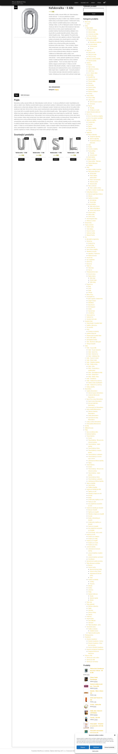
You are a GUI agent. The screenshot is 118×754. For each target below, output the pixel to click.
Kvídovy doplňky (91, 387)
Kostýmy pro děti (91, 534)
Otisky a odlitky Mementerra (94, 421)
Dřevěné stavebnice (92, 639)
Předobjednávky (89, 635)
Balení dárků (90, 28)
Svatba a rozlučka (92, 629)
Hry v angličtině (90, 259)
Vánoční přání (93, 184)
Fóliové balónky (90, 436)
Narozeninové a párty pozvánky (95, 561)
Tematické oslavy (91, 627)
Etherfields (91, 302)
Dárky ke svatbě (92, 40)
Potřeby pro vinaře (94, 110)
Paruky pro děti (92, 501)
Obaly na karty (91, 276)
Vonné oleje (93, 202)
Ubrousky (90, 610)
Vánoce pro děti (91, 659)
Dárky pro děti (91, 52)
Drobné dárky (90, 75)
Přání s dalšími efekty (95, 188)
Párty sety (89, 602)
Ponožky (90, 124)
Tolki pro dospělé (91, 344)
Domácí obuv (91, 122)
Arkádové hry (91, 243)
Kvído (86, 346)
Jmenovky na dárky (93, 34)
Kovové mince (91, 274)
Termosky (92, 104)
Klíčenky (90, 83)
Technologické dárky (92, 218)
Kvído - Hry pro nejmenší (94, 350)
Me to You (89, 114)
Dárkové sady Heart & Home (95, 194)
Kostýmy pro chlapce (93, 536)
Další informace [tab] (25, 95)
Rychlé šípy (91, 245)
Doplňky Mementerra (92, 391)
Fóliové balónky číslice (94, 448)
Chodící (90, 438)
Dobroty (89, 63)
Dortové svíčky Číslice (95, 571)
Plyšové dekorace (92, 163)
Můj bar (90, 106)
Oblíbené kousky (89, 428)
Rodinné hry (85, 3)
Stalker (90, 309)
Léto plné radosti (92, 44)
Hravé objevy (90, 229)
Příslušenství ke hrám (92, 272)
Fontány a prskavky (93, 579)
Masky (89, 497)
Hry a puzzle (90, 327)
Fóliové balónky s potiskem (95, 454)
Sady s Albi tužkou (91, 337)
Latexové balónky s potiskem (95, 557)
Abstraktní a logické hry (93, 239)
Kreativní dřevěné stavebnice (95, 647)
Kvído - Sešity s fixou (93, 376)
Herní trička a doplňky (92, 249)
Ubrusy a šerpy (92, 612)
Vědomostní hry (91, 315)
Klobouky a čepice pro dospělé (96, 514)
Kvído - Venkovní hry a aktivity (94, 380)
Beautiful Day (91, 77)
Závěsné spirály (94, 598)
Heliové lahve (91, 485)
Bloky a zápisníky (92, 134)
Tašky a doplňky (92, 128)
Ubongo (90, 292)
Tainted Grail (91, 311)
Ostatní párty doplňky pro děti (95, 499)
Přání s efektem (92, 186)
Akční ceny (88, 22)
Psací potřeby (91, 151)
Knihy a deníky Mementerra (94, 409)
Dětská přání (93, 173)
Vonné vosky (91, 216)
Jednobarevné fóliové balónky (95, 460)
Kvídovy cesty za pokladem (95, 382)
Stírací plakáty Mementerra (94, 423)
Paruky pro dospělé (93, 526)
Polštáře (90, 165)
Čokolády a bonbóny (93, 69)
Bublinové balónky (91, 434)
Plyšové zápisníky (94, 138)
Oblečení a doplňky (91, 120)
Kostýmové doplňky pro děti (94, 489)
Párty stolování (90, 604)
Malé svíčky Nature (94, 206)
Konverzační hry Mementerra (95, 407)
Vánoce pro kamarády (92, 661)
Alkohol (90, 65)
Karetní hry (89, 261)
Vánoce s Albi (88, 655)
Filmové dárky (91, 81)
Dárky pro (89, 50)
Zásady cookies (95, 751)
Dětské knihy (88, 222)
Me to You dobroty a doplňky (95, 116)
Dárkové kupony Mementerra (95, 393)
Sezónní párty (90, 618)
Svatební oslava (94, 631)
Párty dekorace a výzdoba (93, 563)
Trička (89, 130)
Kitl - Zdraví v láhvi (92, 73)
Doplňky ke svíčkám (93, 198)
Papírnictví (89, 132)
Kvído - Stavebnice (91, 378)
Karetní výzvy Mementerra (95, 401)
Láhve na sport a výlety (96, 101)
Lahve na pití (91, 99)
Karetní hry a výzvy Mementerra (95, 399)
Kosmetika (91, 85)
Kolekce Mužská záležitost (93, 112)
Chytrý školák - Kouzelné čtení (94, 323)
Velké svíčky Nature (95, 208)
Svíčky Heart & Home (92, 192)
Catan (89, 288)
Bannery (90, 565)
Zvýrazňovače (93, 155)
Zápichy (90, 614)
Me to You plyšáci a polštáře (95, 118)
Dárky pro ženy (92, 56)
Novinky (87, 426)
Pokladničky (91, 89)
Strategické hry (90, 296)
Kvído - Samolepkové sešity (95, 372)
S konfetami (91, 559)
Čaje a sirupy (91, 67)
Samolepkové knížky (92, 339)
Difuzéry (90, 196)
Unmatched (91, 313)
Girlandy (90, 586)
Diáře (89, 145)
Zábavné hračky (91, 235)
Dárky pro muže (92, 54)
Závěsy (91, 600)
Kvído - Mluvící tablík (92, 360)
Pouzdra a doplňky (93, 149)
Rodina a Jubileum (93, 91)
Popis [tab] (16, 95)
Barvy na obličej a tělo (92, 432)
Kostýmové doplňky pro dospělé (95, 508)
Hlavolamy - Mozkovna (94, 253)
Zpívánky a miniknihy (93, 331)
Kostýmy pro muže (93, 542)
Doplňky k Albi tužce (92, 325)
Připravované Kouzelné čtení (94, 335)
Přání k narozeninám (95, 179)
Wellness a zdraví (91, 220)
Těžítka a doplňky (92, 487)
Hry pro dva (89, 257)
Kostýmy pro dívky (93, 538)
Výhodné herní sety (91, 319)
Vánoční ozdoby (92, 60)
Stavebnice (88, 637)
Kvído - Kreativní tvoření (92, 358)
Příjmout (83, 747)
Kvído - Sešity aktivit (93, 374)
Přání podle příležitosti (94, 171)
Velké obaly (93, 282)
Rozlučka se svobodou (95, 42)
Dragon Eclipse (92, 300)
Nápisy (57, 89)
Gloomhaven (91, 305)
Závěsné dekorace (93, 594)
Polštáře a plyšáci (91, 159)
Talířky (89, 608)
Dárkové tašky (91, 32)
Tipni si (90, 270)
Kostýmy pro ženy (92, 544)
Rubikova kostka (92, 255)
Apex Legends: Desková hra (95, 298)
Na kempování (93, 46)
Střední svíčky (91, 212)
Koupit (52, 81)
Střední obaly (93, 280)
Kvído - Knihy (91, 366)
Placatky (92, 108)
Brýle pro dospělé (92, 510)
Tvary (91, 577)
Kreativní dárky (92, 87)
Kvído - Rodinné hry (93, 354)
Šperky (90, 126)
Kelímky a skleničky (93, 606)
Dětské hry (89, 241)
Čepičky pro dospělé (93, 512)
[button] (115, 735)
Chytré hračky (90, 227)
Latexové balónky (91, 547)
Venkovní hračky (91, 233)
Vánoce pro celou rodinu (93, 657)
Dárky (76, 3)
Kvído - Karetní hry (92, 352)
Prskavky (92, 584)
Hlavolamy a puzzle (91, 251)
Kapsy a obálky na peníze (94, 169)
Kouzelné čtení (88, 321)
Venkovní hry (90, 317)
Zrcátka (90, 93)
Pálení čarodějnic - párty (94, 625)
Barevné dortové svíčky (96, 569)
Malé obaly (92, 278)
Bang (89, 286)
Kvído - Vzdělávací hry (93, 356)
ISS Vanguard (91, 307)
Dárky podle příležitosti (92, 38)
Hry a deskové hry (19, 2)
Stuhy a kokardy (92, 36)
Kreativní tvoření (91, 231)
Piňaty (89, 592)
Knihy (88, 329)
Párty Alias (91, 268)
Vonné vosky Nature (95, 210)
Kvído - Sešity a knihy (92, 364)
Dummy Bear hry (91, 247)
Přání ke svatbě (94, 181)
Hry (86, 237)
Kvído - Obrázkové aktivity (93, 362)
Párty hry (89, 266)
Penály (90, 147)
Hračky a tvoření (89, 225)
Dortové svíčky (92, 567)
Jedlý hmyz (91, 71)
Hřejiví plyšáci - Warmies (94, 161)
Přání (99, 3)
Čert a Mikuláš (91, 620)
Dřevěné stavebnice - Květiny (95, 641)
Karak (89, 290)
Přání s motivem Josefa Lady (95, 190)
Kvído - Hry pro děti (91, 348)
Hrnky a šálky (91, 97)
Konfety (90, 588)
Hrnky (93, 3)
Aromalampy (93, 200)
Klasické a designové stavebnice (95, 649)
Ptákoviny (89, 616)
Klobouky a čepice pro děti (95, 493)
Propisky (92, 153)
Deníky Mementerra (93, 415)
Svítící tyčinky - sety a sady (95, 532)
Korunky (90, 495)
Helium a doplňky (91, 483)
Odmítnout (96, 747)
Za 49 (88, 24)
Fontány (92, 581)
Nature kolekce (92, 204)
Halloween (90, 622)
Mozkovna (89, 264)
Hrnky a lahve (90, 95)
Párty (86, 430)
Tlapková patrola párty (94, 633)
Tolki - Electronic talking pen (94, 342)
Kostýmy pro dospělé (92, 540)
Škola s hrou (90, 294)
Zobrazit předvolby (109, 747)
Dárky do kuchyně (92, 79)
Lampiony (90, 590)
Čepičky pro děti (92, 491)
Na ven (91, 48)
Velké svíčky (91, 214)
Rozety (91, 596)
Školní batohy (91, 157)
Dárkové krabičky (92, 30)
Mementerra (88, 389)
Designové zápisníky (95, 136)
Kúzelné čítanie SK (91, 333)
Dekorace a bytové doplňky (93, 58)
